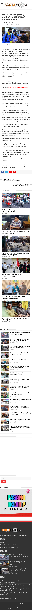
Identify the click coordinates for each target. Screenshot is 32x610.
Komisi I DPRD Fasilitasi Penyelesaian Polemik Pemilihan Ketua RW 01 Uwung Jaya (20, 428)
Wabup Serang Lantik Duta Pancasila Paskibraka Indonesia (13, 275)
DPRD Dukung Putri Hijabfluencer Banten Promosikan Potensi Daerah (14, 297)
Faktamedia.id (6, 24)
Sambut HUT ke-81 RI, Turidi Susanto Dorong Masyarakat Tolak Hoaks (15, 232)
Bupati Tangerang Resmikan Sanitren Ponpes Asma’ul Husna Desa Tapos (21, 185)
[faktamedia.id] (16, 5)
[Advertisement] (16, 455)
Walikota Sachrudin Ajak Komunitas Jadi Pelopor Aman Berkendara (13, 210)
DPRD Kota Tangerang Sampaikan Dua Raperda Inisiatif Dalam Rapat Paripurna (11, 180)
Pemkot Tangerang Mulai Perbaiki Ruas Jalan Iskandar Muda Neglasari (15, 254)
